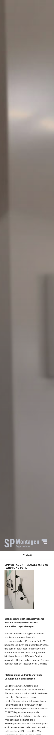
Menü (29, 555)
